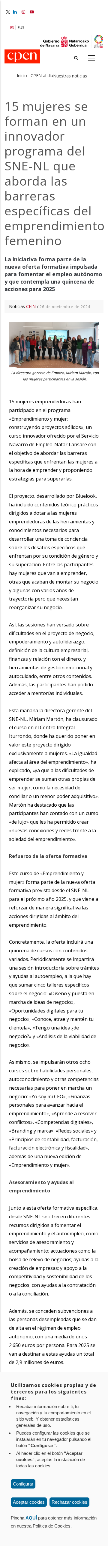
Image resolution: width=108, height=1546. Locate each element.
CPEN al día (42, 75)
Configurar (23, 1483)
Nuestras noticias (70, 76)
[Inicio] (22, 56)
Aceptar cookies (29, 1502)
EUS (21, 27)
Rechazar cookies (69, 1502)
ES (12, 27)
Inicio (22, 75)
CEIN (31, 306)
